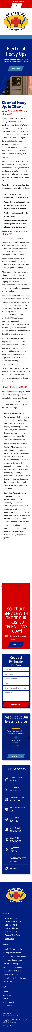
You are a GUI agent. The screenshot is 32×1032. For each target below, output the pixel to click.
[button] (16, 37)
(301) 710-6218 (17, 1)
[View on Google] (16, 737)
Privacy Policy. (8, 1026)
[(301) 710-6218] (9, 1)
